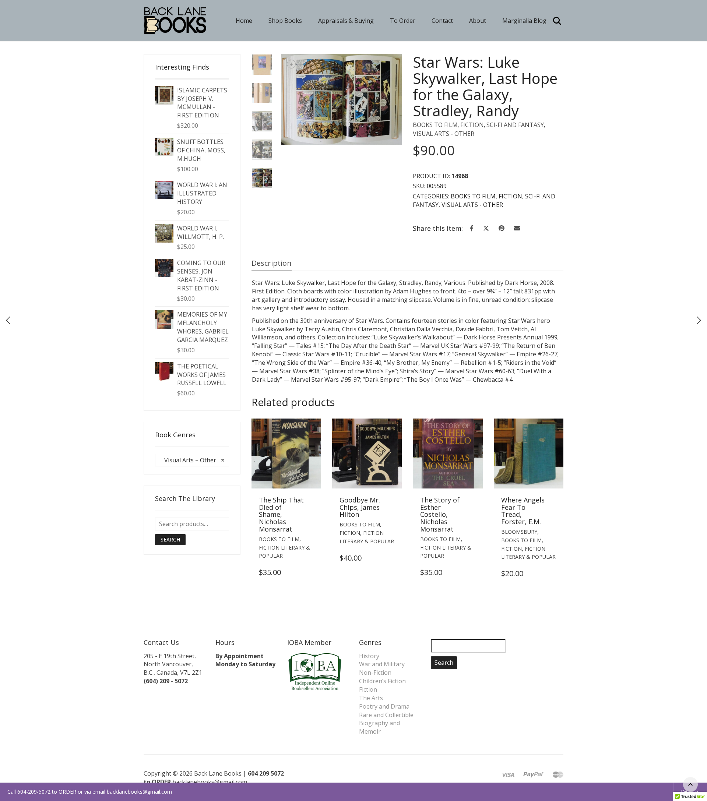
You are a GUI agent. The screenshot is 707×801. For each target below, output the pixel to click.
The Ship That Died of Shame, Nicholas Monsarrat (281, 514)
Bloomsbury (519, 531)
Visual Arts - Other (443, 134)
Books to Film (435, 125)
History (369, 656)
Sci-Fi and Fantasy (515, 125)
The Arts (371, 698)
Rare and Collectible (386, 715)
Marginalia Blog (524, 21)
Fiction (472, 125)
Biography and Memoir (379, 727)
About (477, 21)
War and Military (382, 664)
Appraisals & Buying (346, 21)
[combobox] (192, 460)
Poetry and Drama (384, 706)
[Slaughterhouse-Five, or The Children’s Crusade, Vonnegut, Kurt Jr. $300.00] (699, 320)
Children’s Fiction (382, 681)
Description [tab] (272, 263)
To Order (402, 21)
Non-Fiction (375, 672)
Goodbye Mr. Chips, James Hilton (360, 507)
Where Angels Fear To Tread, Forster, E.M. (523, 510)
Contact (442, 21)
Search (170, 539)
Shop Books (285, 21)
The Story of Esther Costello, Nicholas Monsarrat (440, 514)
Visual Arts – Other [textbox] (192, 460)
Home (244, 21)
